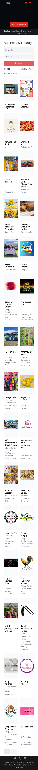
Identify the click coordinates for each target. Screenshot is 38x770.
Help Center (20, 767)
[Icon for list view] (5, 69)
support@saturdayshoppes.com (21, 31)
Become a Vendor (19, 24)
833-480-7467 (22, 33)
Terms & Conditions (16, 765)
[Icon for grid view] (8, 69)
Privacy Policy (29, 765)
